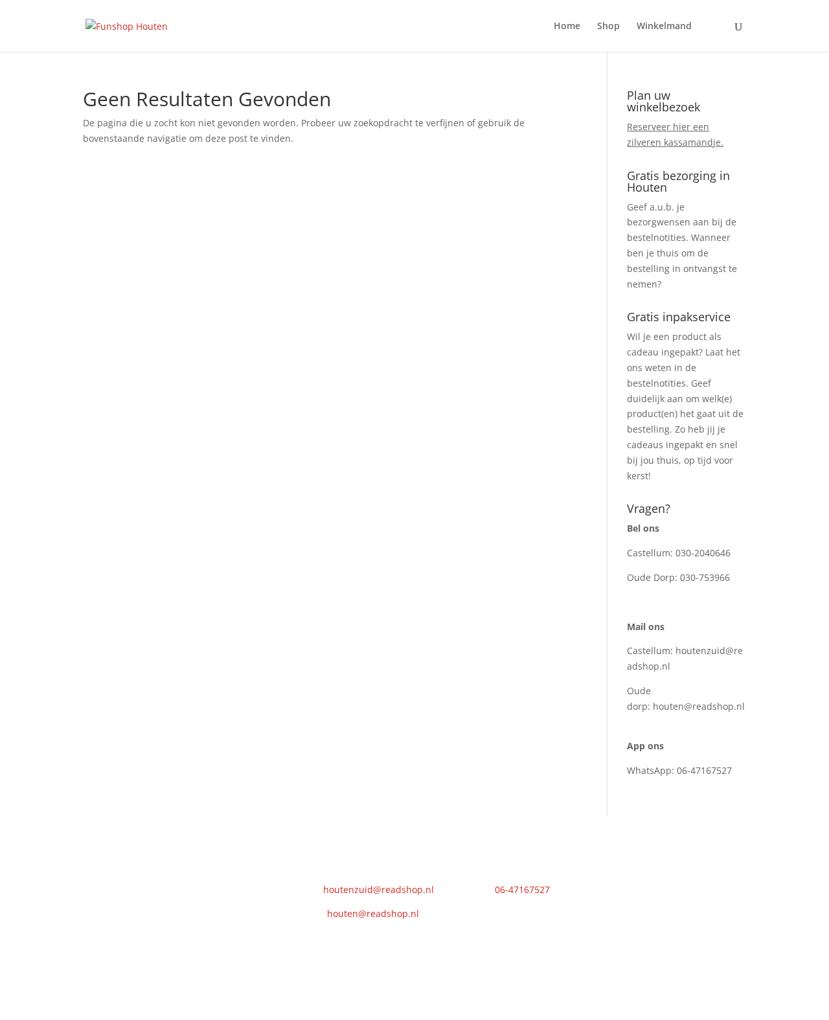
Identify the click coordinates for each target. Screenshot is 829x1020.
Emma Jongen (337, 962)
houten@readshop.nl (699, 706)
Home (567, 26)
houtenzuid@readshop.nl (378, 889)
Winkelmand (664, 26)
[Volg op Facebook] (590, 876)
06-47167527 (704, 770)
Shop (608, 26)
